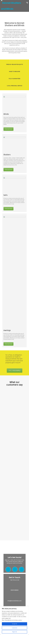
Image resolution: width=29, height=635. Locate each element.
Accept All (14, 623)
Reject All (14, 631)
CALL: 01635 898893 (14, 370)
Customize (14, 627)
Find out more (8, 129)
